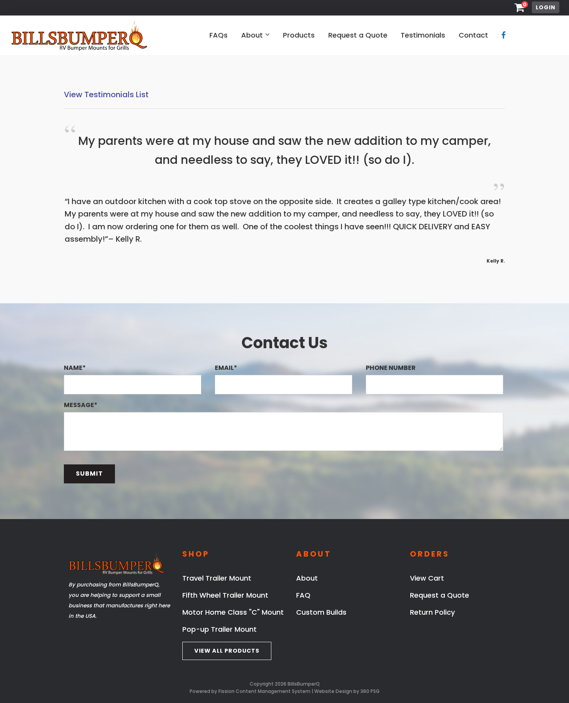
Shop (195, 553)
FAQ (303, 595)
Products (299, 35)
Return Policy (432, 612)
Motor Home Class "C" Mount (233, 612)
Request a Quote (357, 35)
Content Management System (273, 691)
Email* (226, 367)
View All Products (226, 651)
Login (545, 7)
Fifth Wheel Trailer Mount (225, 595)
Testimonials (423, 35)
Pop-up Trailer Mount (219, 629)
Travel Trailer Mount (216, 578)
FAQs (218, 35)
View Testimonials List (106, 94)
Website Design (333, 691)
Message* (81, 404)
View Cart (427, 578)
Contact (473, 35)
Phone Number (391, 367)
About (252, 35)
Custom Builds (321, 612)
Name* (75, 367)
